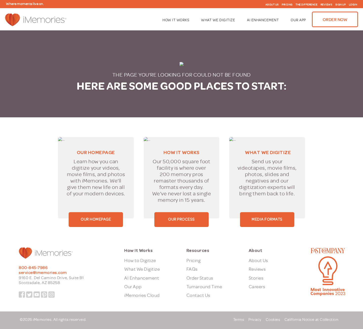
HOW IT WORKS (175, 20)
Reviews (257, 269)
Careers (257, 286)
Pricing (193, 260)
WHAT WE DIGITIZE (218, 20)
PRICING (287, 4)
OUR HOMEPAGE (96, 219)
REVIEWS (326, 4)
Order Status (199, 278)
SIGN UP (340, 4)
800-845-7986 (33, 267)
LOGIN (353, 4)
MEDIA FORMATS (267, 219)
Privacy (255, 319)
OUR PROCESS (181, 219)
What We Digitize (142, 269)
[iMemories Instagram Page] (51, 294)
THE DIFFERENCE (306, 4)
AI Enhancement (141, 278)
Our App (133, 286)
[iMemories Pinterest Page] (44, 294)
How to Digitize (140, 260)
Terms (238, 319)
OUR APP (298, 20)
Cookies (273, 319)
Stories (256, 278)
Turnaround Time (204, 286)
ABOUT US (272, 4)
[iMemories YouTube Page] (37, 294)
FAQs (192, 269)
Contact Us (198, 295)
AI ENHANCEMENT (263, 20)
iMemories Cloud (142, 295)
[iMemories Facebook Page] (22, 294)
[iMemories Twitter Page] (29, 294)
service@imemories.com (43, 272)
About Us (258, 260)
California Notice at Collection (311, 319)
